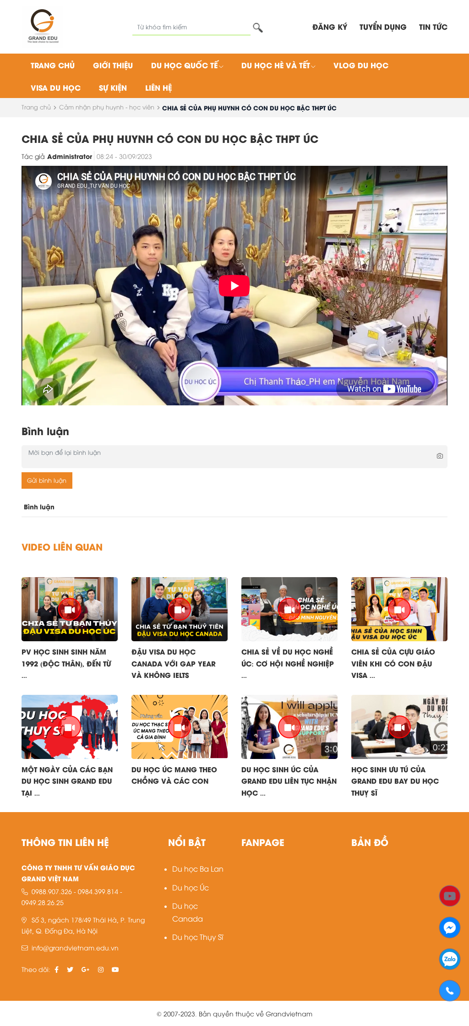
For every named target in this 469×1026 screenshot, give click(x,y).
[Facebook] (450, 926)
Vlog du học (360, 65)
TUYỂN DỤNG (383, 26)
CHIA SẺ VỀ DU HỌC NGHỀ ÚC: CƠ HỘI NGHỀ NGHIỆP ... (287, 663)
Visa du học (56, 87)
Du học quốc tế (184, 65)
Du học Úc (190, 887)
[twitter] (70, 969)
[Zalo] (450, 958)
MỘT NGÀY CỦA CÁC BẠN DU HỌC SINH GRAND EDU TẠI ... (67, 780)
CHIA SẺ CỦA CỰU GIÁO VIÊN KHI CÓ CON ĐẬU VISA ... (393, 663)
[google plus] (86, 969)
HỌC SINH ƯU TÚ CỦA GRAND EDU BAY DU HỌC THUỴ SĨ (395, 780)
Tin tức (433, 26)
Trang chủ (53, 65)
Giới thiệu (113, 65)
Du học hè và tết (275, 65)
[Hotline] (450, 989)
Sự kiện (113, 87)
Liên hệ (158, 87)
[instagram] (101, 969)
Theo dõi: (36, 969)
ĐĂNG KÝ (329, 26)
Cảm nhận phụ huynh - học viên (106, 107)
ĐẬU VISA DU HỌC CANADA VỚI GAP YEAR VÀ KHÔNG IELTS (173, 663)
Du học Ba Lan (198, 868)
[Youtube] (450, 894)
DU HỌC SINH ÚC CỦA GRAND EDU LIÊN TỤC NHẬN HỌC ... (289, 780)
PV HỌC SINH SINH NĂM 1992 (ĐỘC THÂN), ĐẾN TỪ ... (66, 663)
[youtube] (115, 969)
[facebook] (57, 969)
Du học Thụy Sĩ (197, 936)
